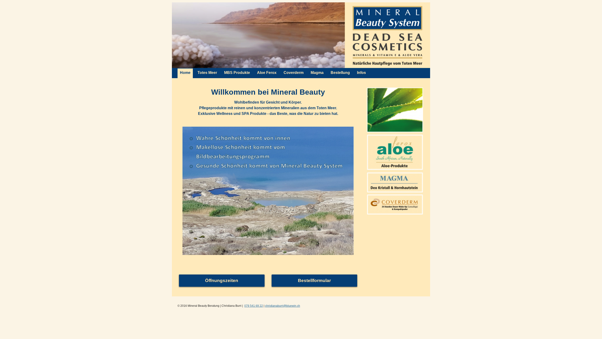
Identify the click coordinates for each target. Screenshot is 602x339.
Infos (361, 73)
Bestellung (340, 73)
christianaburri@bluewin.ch (282, 305)
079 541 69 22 (253, 305)
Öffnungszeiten (221, 280)
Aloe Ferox (267, 73)
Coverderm (294, 73)
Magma (317, 73)
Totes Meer (207, 73)
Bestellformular (314, 280)
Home (185, 73)
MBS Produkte (237, 73)
